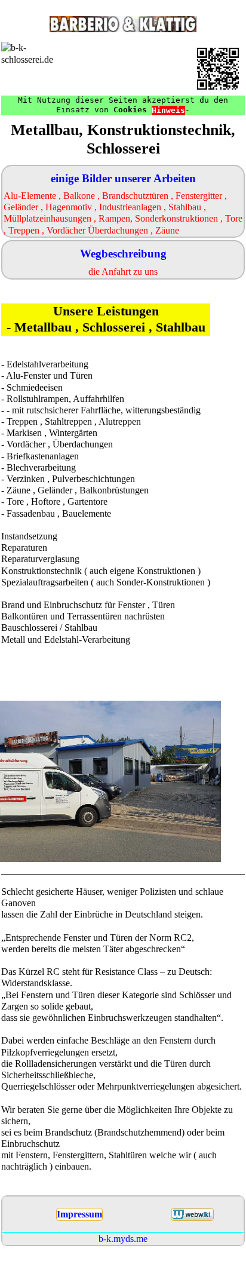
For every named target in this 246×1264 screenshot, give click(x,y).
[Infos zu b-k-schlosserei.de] (192, 1214)
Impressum (79, 1214)
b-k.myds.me (123, 1239)
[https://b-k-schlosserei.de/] (218, 69)
